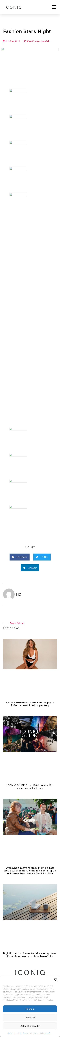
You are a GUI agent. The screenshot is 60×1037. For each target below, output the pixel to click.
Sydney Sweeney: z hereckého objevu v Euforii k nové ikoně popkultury (30, 704)
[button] (55, 980)
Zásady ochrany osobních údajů (36, 1033)
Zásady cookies (15, 1033)
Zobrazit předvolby (30, 1026)
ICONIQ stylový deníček (38, 41)
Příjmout (30, 1009)
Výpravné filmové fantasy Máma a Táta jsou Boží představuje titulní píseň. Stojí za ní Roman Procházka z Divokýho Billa (30, 870)
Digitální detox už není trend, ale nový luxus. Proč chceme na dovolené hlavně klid (30, 954)
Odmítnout (30, 1017)
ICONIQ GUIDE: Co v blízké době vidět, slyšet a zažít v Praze (30, 786)
